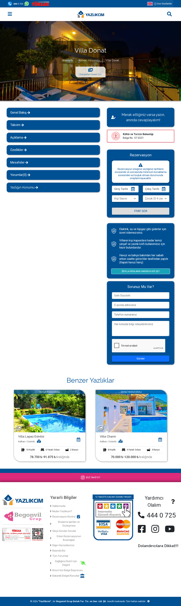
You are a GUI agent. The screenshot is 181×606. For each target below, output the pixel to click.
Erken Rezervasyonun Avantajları (69, 538)
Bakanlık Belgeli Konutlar (66, 575)
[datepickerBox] (78, 439)
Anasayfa (67, 60)
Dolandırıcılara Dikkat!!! (158, 546)
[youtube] (169, 529)
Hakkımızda (58, 506)
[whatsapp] (27, 4)
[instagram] (155, 529)
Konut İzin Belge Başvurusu (67, 570)
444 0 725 (160, 515)
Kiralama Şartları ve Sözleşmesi (69, 524)
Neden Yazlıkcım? (62, 511)
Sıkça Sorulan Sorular (64, 531)
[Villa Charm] (131, 411)
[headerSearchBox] (169, 14)
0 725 (18, 4)
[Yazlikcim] (90, 14)
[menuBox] (10, 14)
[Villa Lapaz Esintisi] (49, 411)
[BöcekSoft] (148, 601)
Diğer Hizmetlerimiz (63, 545)
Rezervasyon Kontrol (63, 516)
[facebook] (142, 529)
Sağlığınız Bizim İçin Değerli (66, 563)
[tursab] (41, 3)
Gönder (141, 358)
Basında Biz (58, 550)
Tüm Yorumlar (60, 555)
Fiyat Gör (140, 211)
